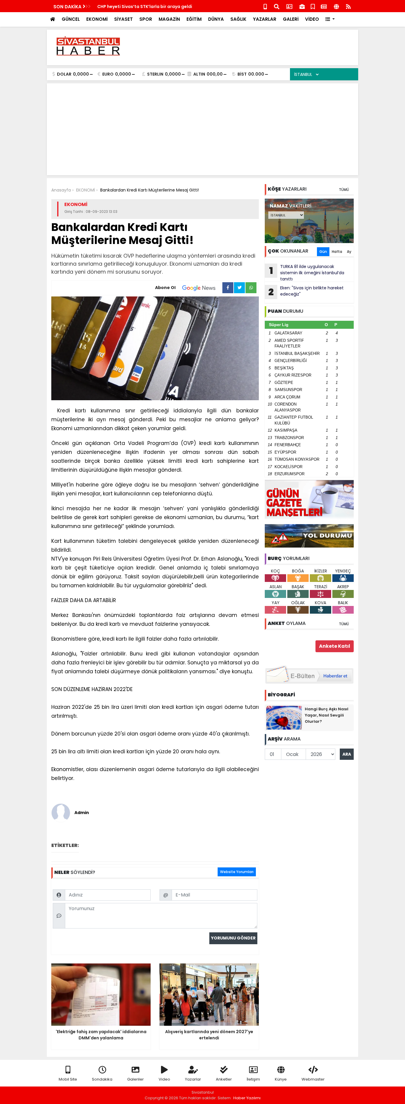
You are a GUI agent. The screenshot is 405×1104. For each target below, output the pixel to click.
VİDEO (312, 19)
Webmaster (313, 1079)
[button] (330, 19)
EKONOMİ (97, 19)
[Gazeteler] (324, 6)
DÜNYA (216, 19)
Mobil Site (68, 1079)
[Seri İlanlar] (313, 6)
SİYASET (123, 19)
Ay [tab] (349, 251)
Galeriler (135, 1079)
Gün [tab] (323, 251)
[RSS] (348, 6)
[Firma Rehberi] (302, 6)
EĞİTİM (194, 19)
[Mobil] (265, 6)
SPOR (145, 19)
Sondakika (102, 1079)
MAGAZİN (169, 19)
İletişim (253, 1079)
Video (164, 1079)
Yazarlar (193, 1079)
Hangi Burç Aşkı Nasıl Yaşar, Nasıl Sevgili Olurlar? (326, 715)
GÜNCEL (71, 19)
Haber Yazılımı (247, 1098)
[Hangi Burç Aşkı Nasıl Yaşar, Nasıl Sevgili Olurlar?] (284, 717)
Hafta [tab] (337, 251)
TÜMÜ (344, 189)
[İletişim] (289, 6)
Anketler (224, 1079)
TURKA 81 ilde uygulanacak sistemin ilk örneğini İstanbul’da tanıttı (307, 273)
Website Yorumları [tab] (236, 871)
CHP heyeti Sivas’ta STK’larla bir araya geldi (144, 6)
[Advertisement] (246, 47)
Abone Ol (165, 288)
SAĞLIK (238, 19)
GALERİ (291, 19)
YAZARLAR (264, 19)
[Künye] (336, 6)
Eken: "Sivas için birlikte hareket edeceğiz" (306, 292)
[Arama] (276, 6)
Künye (281, 1079)
